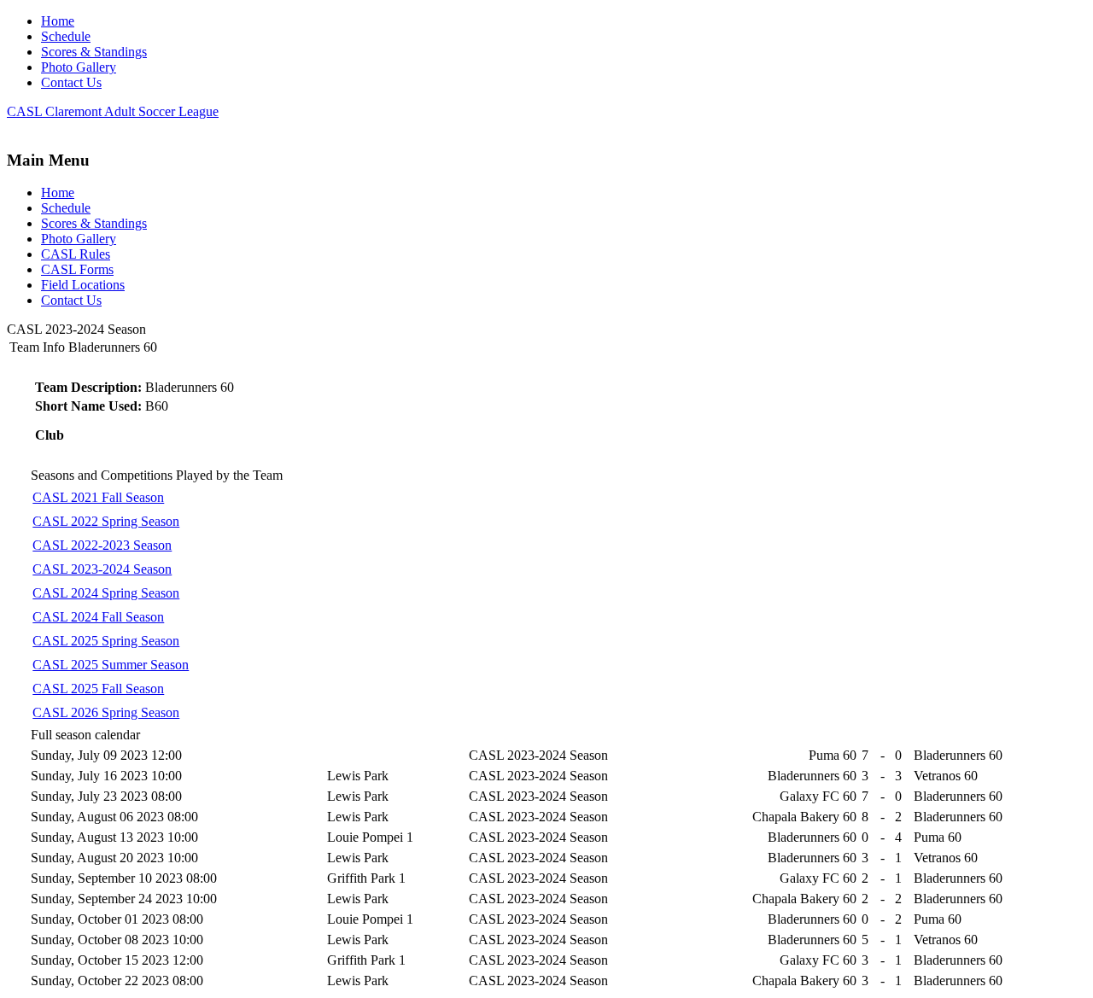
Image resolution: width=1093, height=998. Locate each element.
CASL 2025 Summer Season (110, 664)
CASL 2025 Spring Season (105, 640)
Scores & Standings (94, 51)
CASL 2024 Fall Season (98, 617)
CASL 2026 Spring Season (105, 712)
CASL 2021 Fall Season (98, 497)
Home (57, 21)
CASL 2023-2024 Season (102, 569)
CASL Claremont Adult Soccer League (113, 111)
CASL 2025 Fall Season (98, 688)
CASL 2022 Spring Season (105, 521)
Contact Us (71, 82)
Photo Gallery (78, 67)
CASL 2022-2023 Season (102, 545)
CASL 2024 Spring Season (105, 593)
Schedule (66, 36)
